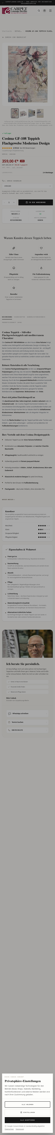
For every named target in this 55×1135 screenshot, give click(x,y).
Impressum (20, 1129)
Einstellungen (29, 1112)
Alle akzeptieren (27, 1120)
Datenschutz (9, 1129)
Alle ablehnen (27, 1104)
